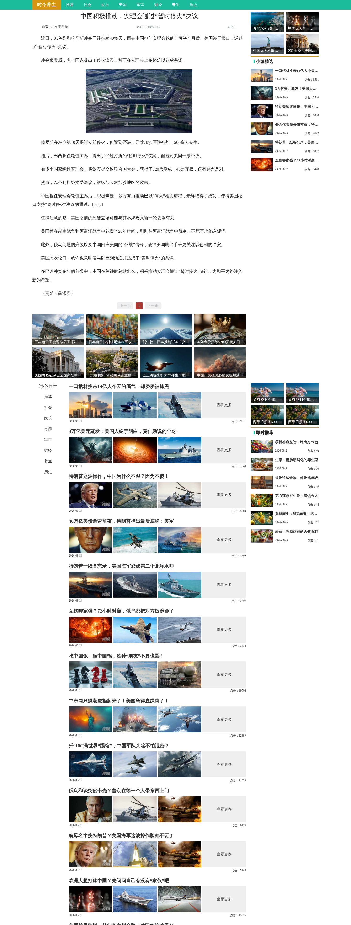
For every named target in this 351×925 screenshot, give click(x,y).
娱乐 (105, 5)
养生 (176, 5)
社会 (87, 5)
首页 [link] (45, 26)
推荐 (70, 5)
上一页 (125, 306)
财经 (158, 5)
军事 (140, 5)
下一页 (153, 306)
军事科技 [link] (61, 26)
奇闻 (123, 5)
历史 (193, 5)
